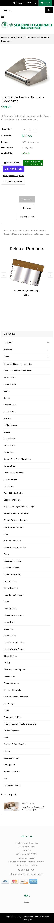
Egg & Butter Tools (11, 758)
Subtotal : (6, 135)
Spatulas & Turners (11, 568)
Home (4, 37)
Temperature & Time (12, 717)
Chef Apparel (9, 765)
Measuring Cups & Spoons (15, 669)
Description (27, 199)
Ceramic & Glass (10, 581)
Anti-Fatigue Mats (11, 771)
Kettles (7, 398)
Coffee (6, 601)
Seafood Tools (10, 622)
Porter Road (9, 452)
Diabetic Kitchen (10, 479)
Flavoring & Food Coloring (15, 744)
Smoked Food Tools (12, 574)
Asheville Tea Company (13, 595)
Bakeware (8, 350)
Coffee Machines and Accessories (18, 364)
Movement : (7, 147)
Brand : (4, 142)
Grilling (7, 663)
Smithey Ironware (11, 425)
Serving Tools (9, 676)
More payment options (13, 175)
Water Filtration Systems (14, 493)
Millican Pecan (9, 445)
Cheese (7, 432)
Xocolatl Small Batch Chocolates (17, 459)
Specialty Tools (10, 608)
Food (6, 534)
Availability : (7, 153)
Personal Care (9, 377)
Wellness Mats (10, 384)
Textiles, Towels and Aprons (15, 520)
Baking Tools (16, 37)
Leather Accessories (12, 785)
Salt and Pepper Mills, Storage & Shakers (21, 724)
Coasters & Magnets (12, 690)
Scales (6, 710)
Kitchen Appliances (11, 730)
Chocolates (8, 486)
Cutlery (7, 357)
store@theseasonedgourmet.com (28, 874)
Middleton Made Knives (14, 473)
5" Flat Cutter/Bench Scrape (27, 290)
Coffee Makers (10, 635)
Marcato (7, 418)
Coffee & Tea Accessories (14, 642)
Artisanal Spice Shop (12, 540)
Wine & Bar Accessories (13, 615)
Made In (7, 391)
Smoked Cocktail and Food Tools (18, 371)
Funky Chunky (9, 438)
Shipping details (27, 216)
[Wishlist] (35, 3)
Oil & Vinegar (9, 703)
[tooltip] (41, 163)
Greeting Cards (10, 405)
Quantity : (6, 129)
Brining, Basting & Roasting (15, 547)
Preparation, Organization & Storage (19, 506)
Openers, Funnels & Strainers (16, 697)
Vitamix (7, 751)
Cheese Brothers (11, 588)
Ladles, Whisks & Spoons (14, 649)
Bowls (6, 737)
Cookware (8, 342)
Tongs (6, 554)
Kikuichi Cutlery (10, 411)
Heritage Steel (9, 466)
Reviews (27, 208)
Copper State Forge (12, 500)
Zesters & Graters (11, 683)
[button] (33, 163)
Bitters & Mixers (10, 656)
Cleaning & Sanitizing (12, 561)
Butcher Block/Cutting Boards (16, 513)
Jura (5, 778)
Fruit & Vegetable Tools (13, 527)
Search (27, 902)
